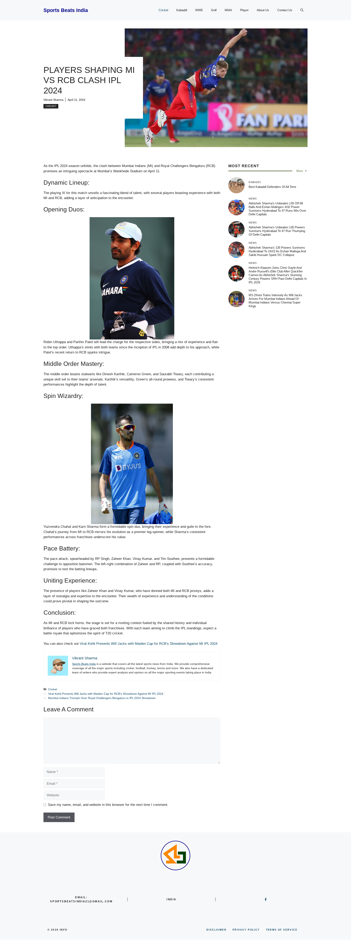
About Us (263, 10)
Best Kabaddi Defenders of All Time (272, 186)
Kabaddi (181, 10)
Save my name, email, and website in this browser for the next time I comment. (108, 805)
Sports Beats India (65, 10)
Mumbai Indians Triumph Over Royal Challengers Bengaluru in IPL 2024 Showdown (102, 698)
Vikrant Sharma (53, 99)
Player (244, 10)
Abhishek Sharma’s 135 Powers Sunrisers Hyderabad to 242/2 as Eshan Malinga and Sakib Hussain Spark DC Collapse (277, 251)
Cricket (163, 10)
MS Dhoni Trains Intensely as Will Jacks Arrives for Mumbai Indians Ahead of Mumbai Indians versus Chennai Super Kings (275, 300)
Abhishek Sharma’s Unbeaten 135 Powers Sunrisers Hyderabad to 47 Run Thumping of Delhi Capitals (277, 230)
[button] (302, 10)
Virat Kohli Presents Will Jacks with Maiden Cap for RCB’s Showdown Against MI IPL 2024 (148, 644)
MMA (228, 10)
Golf (214, 10)
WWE (199, 10)
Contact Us (284, 10)
